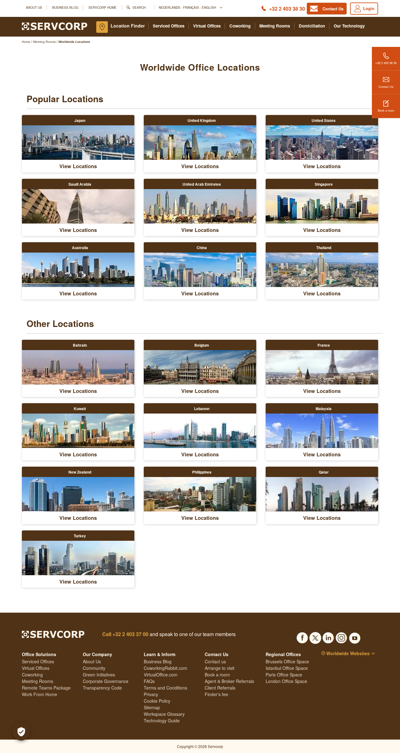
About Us (34, 7)
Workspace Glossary (164, 714)
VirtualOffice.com (161, 674)
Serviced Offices (168, 25)
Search (139, 7)
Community (94, 668)
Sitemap (152, 707)
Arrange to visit (219, 668)
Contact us (215, 661)
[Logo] (54, 26)
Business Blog (65, 7)
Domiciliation (312, 25)
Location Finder (128, 26)
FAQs (149, 681)
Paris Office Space (284, 674)
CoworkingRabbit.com (165, 668)
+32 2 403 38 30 (287, 8)
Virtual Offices (207, 25)
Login (368, 8)
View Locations (78, 166)
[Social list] (302, 636)
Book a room (386, 110)
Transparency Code (102, 688)
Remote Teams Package (46, 688)
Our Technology (349, 25)
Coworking (240, 25)
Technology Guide (162, 720)
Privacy (151, 694)
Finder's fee (216, 694)
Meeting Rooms (274, 25)
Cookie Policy (157, 701)
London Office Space (286, 681)
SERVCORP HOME (102, 7)
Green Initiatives (99, 674)
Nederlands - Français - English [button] (188, 7)
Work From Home (39, 694)
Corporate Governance (105, 681)
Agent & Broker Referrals (229, 681)
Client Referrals (220, 688)
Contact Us (385, 86)
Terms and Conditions (165, 688)
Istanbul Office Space (287, 668)
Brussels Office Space (287, 661)
